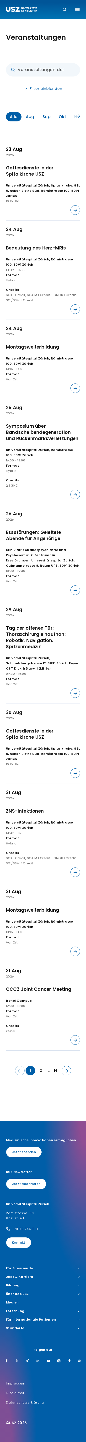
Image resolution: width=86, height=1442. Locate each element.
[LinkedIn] (38, 1361)
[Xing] (27, 1361)
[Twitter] (17, 1361)
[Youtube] (48, 1361)
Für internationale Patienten (31, 1319)
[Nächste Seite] (66, 1070)
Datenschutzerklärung (25, 1402)
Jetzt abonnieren (26, 1184)
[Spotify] (79, 1361)
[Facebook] (6, 1361)
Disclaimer (15, 1393)
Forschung (15, 1311)
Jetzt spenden (24, 1152)
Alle (14, 117)
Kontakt (18, 1242)
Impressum (15, 1383)
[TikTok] (69, 1361)
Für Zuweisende (19, 1268)
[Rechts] (78, 116)
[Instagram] (59, 1361)
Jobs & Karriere (19, 1277)
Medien (12, 1302)
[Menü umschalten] (77, 9)
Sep (47, 117)
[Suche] (64, 10)
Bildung (13, 1285)
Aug (30, 117)
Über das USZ (17, 1294)
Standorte (15, 1328)
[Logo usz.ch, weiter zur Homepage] (21, 10)
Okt (62, 117)
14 (56, 1070)
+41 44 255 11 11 (25, 1228)
